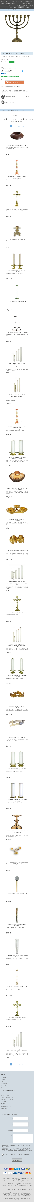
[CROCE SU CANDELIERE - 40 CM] (17, 198)
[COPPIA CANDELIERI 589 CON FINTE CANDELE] (17, 260)
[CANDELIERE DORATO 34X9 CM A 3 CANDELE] (17, 509)
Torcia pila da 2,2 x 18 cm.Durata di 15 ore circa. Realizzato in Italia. (17, 740)
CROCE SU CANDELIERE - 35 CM (17, 1018)
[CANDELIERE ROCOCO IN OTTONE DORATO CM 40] (17, 167)
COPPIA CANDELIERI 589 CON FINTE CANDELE (17, 271)
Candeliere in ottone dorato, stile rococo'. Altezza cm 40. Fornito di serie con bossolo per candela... (17, 180)
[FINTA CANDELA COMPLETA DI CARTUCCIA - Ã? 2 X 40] (17, 385)
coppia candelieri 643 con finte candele (14, 802)
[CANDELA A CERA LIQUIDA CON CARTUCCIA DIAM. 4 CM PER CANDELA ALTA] (17, 1039)
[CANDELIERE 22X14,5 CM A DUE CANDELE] (17, 850)
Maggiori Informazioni (10, 7)
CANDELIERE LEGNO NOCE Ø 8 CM (17, 145)
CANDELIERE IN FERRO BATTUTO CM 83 (17, 332)
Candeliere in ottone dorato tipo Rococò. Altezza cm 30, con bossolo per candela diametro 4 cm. (17, 429)
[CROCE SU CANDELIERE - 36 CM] (17, 603)
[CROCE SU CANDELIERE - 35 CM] (17, 1008)
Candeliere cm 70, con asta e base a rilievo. (15, 303)
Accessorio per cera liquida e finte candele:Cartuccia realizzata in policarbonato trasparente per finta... (17, 959)
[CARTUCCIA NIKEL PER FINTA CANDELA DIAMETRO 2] (17, 915)
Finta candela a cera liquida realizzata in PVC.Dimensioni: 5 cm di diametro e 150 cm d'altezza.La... (17, 587)
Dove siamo (4, 1079)
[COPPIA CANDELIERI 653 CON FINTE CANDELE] (17, 759)
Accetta (21, 7)
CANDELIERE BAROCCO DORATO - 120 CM (17, 987)
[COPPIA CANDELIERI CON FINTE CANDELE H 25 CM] (17, 447)
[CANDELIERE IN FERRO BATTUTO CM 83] (17, 323)
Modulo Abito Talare (6, 1106)
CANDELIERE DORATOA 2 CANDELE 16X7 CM (17, 551)
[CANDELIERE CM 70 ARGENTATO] (17, 292)
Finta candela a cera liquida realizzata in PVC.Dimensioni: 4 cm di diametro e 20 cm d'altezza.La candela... (17, 1054)
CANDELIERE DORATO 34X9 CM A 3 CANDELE (17, 520)
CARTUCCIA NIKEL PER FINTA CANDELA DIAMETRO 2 (17, 925)
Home (3, 110)
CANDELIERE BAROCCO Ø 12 (17, 239)
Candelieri (23, 110)
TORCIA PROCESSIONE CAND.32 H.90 (17, 893)
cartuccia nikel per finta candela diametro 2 (15, 927)
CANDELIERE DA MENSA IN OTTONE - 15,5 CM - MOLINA (17, 831)
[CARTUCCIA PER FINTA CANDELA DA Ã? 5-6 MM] (17, 946)
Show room (4, 1083)
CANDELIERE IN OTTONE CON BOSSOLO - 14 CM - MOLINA (17, 489)
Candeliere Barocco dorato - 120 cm (13, 989)
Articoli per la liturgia (13, 110)
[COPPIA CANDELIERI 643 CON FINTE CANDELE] (17, 790)
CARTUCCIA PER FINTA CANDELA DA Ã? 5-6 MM (17, 956)
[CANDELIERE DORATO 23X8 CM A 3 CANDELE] (17, 693)
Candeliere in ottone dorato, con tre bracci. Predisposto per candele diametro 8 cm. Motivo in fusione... (17, 523)
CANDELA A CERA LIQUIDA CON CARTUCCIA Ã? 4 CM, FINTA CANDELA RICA (17, 365)
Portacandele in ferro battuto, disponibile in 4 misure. (17, 335)
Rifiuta (27, 7)
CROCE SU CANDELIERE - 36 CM (17, 613)
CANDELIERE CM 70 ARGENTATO (17, 301)
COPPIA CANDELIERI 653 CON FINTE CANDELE (17, 769)
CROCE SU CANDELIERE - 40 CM (17, 208)
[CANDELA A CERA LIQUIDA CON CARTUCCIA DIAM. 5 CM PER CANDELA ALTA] (17, 572)
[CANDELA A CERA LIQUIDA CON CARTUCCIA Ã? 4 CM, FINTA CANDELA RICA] (17, 354)
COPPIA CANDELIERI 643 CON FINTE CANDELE (17, 800)
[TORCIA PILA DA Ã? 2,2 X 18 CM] (17, 723)
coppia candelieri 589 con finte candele (14, 273)
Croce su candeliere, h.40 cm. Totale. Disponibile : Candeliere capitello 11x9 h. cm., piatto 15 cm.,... (17, 210)
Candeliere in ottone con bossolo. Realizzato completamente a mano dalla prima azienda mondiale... (17, 492)
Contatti (3, 1081)
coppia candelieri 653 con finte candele (14, 771)
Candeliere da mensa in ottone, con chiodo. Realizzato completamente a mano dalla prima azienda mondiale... (17, 835)
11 (15, 126)
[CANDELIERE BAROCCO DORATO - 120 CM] (17, 977)
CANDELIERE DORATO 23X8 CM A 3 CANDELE (17, 707)
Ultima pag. (21, 126)
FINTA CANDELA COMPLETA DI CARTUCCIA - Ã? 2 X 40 (17, 395)
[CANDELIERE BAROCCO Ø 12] (17, 229)
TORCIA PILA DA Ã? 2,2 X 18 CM (17, 737)
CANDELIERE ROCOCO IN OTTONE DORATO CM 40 (17, 177)
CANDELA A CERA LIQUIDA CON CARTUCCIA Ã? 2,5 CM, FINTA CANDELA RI (17, 645)
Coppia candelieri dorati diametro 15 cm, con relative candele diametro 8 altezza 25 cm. (17, 461)
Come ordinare (5, 1095)
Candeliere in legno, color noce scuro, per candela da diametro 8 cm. (17, 148)
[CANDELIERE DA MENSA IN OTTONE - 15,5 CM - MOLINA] (17, 821)
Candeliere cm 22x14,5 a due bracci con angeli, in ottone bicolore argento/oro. (17, 864)
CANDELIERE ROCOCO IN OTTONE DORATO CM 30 (17, 426)
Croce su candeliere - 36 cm (12, 614)
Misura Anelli (4, 1108)
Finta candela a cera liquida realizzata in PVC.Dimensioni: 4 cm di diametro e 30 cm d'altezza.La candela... (17, 369)
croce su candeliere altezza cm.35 (13, 1019)
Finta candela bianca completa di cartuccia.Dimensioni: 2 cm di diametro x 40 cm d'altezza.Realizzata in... (17, 399)
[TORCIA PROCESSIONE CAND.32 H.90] (17, 883)
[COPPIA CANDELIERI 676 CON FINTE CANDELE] (17, 665)
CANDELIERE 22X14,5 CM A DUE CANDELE (17, 862)
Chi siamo (3, 1077)
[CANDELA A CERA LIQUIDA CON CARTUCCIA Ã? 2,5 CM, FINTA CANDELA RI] (17, 634)
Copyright (3, 1085)
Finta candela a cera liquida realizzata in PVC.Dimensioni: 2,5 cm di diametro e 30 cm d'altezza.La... (17, 649)
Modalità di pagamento (7, 1097)
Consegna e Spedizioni (7, 1099)
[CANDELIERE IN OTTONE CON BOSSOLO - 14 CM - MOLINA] (17, 476)
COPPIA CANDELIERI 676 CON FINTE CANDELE (17, 675)
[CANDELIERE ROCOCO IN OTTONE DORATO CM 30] (17, 416)
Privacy (3, 1087)
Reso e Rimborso (5, 1101)
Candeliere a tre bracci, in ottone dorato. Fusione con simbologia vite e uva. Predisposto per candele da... (17, 710)
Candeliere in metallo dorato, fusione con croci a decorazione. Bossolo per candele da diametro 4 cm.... (17, 555)
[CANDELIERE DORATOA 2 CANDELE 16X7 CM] (17, 539)
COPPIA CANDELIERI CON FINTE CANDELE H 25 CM (17, 457)
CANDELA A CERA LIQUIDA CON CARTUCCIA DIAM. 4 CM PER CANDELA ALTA (17, 1050)
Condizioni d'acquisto (6, 1093)
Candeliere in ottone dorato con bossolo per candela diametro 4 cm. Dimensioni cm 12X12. (17, 241)
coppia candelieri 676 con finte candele (14, 678)
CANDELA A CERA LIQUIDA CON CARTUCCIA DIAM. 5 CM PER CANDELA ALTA (17, 583)
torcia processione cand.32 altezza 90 (14, 894)
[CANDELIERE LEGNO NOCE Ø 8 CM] (17, 135)
